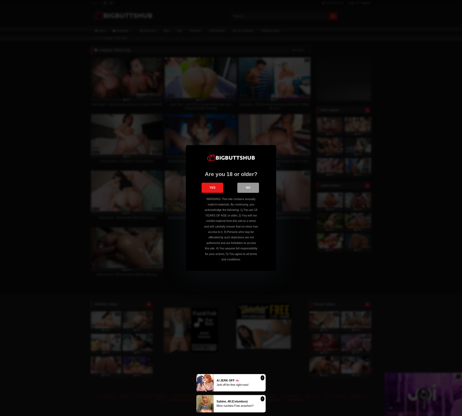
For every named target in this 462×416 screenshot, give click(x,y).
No (248, 187)
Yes (212, 187)
